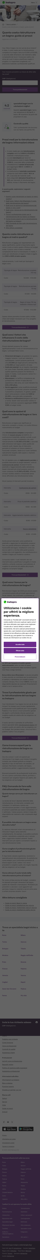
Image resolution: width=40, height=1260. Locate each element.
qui (12, 635)
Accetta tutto (20, 644)
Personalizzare (20, 657)
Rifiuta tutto (20, 650)
